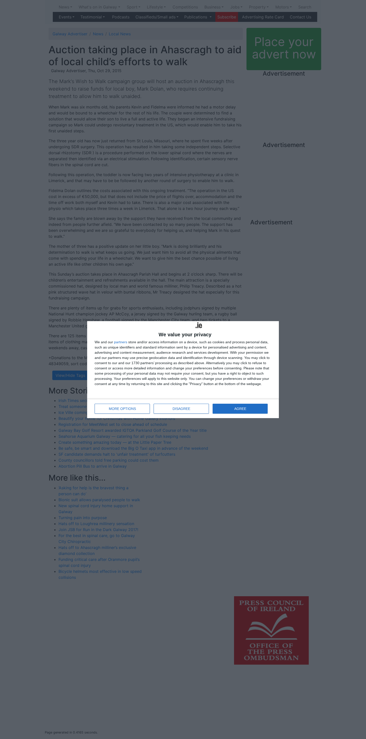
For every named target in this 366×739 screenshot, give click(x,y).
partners (120, 342)
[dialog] (183, 369)
